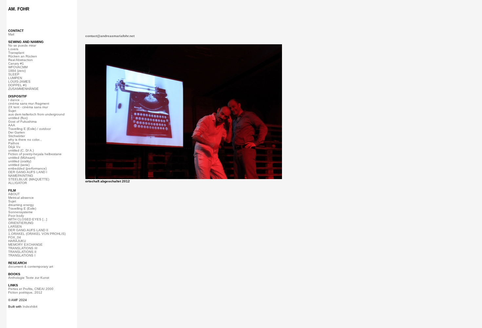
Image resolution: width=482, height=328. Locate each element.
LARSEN (15, 226)
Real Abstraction (20, 60)
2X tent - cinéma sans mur (28, 107)
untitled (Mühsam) (21, 157)
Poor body (16, 215)
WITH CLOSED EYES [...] (27, 219)
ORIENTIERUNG (20, 223)
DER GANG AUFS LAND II (28, 230)
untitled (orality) (19, 161)
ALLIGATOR (17, 183)
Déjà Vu (14, 147)
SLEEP (13, 74)
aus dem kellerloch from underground (36, 114)
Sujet (12, 111)
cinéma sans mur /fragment (28, 103)
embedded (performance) (27, 168)
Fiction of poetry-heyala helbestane (35, 154)
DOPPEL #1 (17, 85)
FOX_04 (14, 237)
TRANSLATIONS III (22, 248)
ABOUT (14, 194)
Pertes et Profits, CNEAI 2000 (30, 289)
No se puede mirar (22, 45)
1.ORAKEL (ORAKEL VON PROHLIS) (37, 234)
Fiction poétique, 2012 (25, 292)
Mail (11, 34)
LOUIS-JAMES (19, 81)
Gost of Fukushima (22, 121)
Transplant (16, 52)
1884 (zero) (17, 70)
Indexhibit (30, 306)
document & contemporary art (30, 266)
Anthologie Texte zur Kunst (28, 277)
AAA (11, 125)
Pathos (13, 143)
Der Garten (16, 132)
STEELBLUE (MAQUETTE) (28, 179)
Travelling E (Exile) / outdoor (29, 129)
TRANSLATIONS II (22, 252)
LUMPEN (15, 78)
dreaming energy (21, 205)
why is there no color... (25, 139)
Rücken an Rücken (22, 56)
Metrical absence (21, 197)
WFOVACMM (18, 67)
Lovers (13, 49)
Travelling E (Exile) (22, 208)
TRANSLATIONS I (21, 255)
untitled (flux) (18, 118)
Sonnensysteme (20, 212)
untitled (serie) (19, 165)
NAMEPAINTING (20, 175)
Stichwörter (16, 136)
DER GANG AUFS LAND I (27, 172)
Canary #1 (16, 63)
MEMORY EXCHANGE (25, 244)
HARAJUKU (17, 241)
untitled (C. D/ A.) (21, 150)
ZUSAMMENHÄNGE (23, 89)
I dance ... (16, 100)
